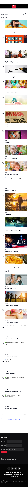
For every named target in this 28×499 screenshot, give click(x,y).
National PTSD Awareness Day (13, 230)
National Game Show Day (11, 47)
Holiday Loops (14, 476)
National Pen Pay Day (10, 77)
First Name (3, 441)
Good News (13, 472)
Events (19, 472)
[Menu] (2, 6)
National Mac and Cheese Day (12, 268)
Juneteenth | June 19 (10, 190)
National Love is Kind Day (11, 305)
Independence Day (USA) (11, 251)
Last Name (3, 445)
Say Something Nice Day (11, 62)
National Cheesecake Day (11, 322)
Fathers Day (8, 214)
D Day (6, 126)
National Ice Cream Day (11, 288)
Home (7, 472)
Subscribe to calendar (13, 420)
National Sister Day (10, 373)
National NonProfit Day (11, 408)
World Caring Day (9, 142)
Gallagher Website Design (6, 482)
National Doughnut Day (11, 92)
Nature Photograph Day (11, 158)
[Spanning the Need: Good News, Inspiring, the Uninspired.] (14, 6)
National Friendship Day (11, 356)
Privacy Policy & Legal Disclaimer (12, 481)
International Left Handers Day (13, 391)
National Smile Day (10, 32)
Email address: (4, 449)
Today (14, 414)
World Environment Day (11, 108)
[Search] (26, 6)
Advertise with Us (18, 474)
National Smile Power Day (11, 174)
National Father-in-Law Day (12, 339)
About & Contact (8, 474)
